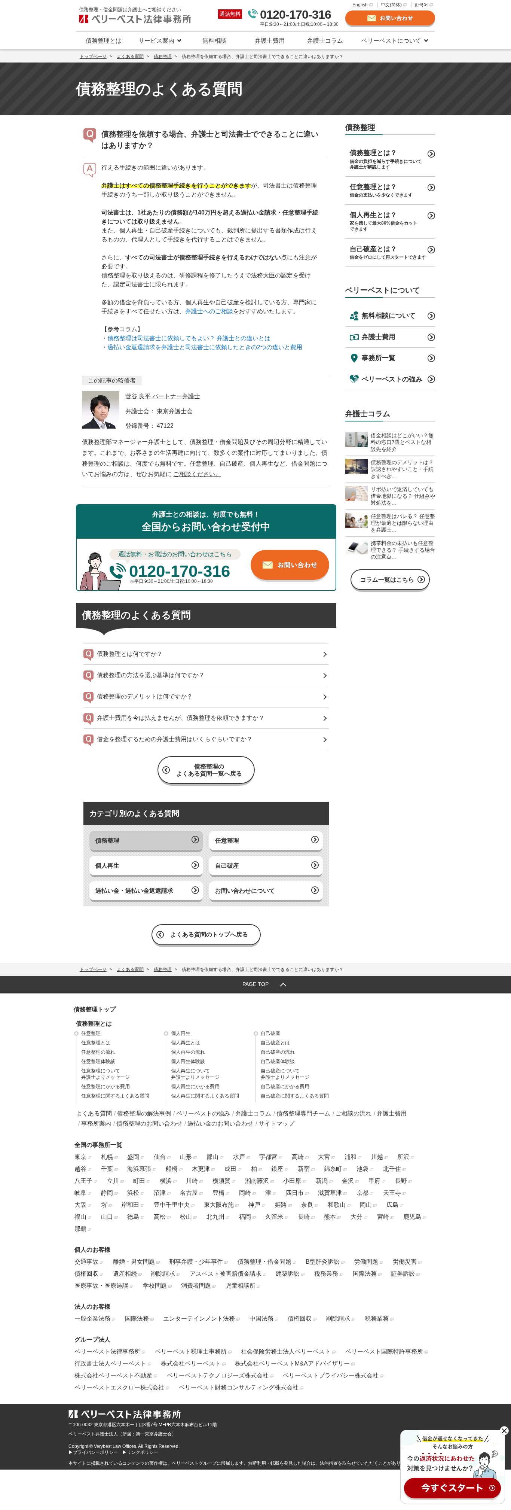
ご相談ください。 (197, 474)
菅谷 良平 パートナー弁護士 (162, 396)
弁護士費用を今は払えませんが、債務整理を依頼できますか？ (180, 718)
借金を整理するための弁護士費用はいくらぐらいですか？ (175, 739)
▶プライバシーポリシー (93, 1452)
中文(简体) (391, 4)
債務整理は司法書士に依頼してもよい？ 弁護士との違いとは (188, 338)
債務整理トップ (95, 1009)
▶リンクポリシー (140, 1452)
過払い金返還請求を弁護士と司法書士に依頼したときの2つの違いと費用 (204, 347)
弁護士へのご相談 (209, 311)
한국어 (421, 4)
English (360, 4)
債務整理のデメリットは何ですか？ (145, 696)
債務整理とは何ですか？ (130, 654)
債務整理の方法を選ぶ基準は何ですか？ (151, 675)
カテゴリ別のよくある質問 (134, 813)
